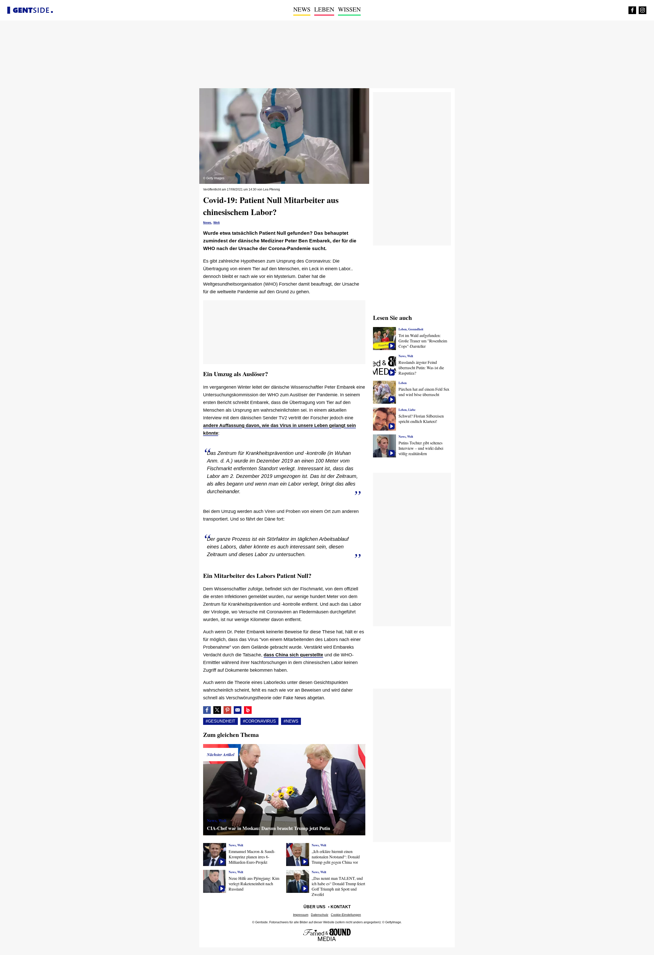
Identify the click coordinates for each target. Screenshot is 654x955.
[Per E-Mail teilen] (237, 710)
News (301, 9)
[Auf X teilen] (217, 710)
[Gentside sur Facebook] (632, 10)
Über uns (314, 907)
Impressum (300, 915)
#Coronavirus (259, 721)
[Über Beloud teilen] (248, 710)
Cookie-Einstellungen (346, 915)
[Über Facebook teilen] (207, 710)
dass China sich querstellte (293, 654)
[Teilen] (227, 710)
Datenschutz (319, 915)
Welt (216, 222)
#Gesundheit (220, 721)
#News (291, 721)
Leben (324, 9)
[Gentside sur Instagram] (642, 10)
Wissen (349, 9)
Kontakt (341, 907)
